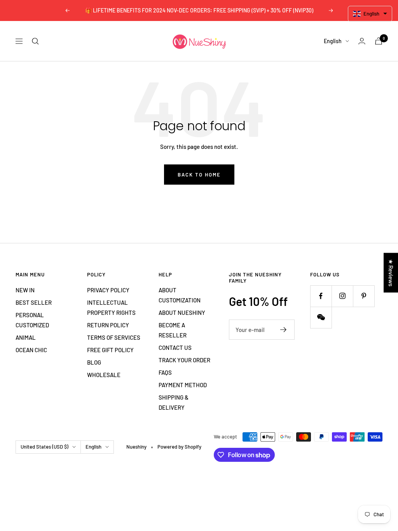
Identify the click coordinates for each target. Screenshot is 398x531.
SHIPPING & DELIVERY (174, 402)
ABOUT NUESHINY (182, 312)
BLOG (94, 362)
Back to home (199, 174)
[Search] (35, 41)
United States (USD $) (44, 447)
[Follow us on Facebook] (321, 296)
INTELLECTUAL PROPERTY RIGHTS (111, 307)
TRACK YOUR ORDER (184, 359)
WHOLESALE (103, 374)
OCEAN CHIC (31, 349)
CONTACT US (175, 347)
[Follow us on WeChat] (321, 317)
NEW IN (25, 289)
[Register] (283, 329)
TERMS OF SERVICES (113, 337)
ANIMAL (26, 337)
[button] (370, 13)
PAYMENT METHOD (183, 384)
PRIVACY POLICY (108, 289)
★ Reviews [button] (391, 272)
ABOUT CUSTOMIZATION (180, 295)
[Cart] (378, 41)
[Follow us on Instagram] (342, 296)
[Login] (361, 41)
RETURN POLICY (108, 324)
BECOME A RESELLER (173, 330)
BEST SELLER (34, 302)
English (333, 41)
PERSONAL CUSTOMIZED (32, 319)
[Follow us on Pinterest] (363, 296)
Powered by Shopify (179, 447)
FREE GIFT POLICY (110, 349)
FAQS (165, 372)
